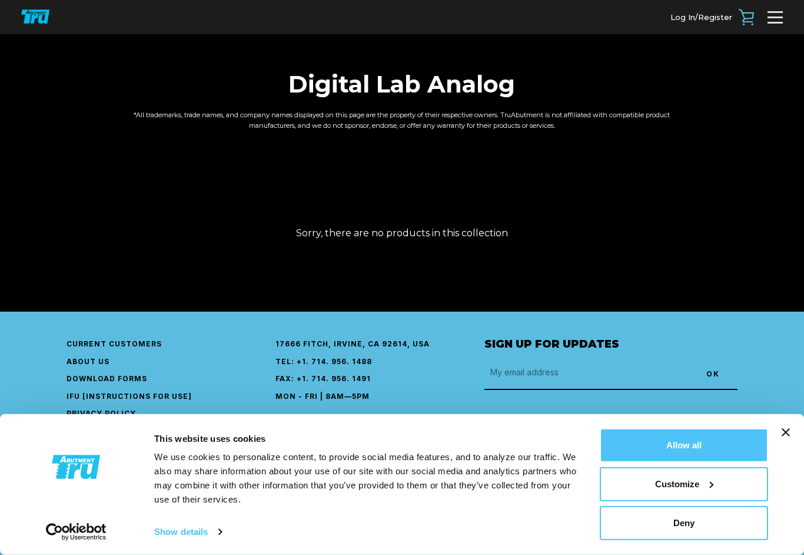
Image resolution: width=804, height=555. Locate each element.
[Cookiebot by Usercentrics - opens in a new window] (76, 532)
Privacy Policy (101, 413)
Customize (677, 484)
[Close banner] (786, 432)
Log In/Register (701, 17)
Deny (684, 523)
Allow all (684, 445)
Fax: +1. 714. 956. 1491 (323, 378)
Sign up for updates (551, 344)
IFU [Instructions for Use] (129, 396)
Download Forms (107, 378)
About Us (88, 361)
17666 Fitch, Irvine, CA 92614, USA (352, 343)
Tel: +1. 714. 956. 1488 (323, 361)
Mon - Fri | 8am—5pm (322, 396)
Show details (181, 532)
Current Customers (114, 343)
